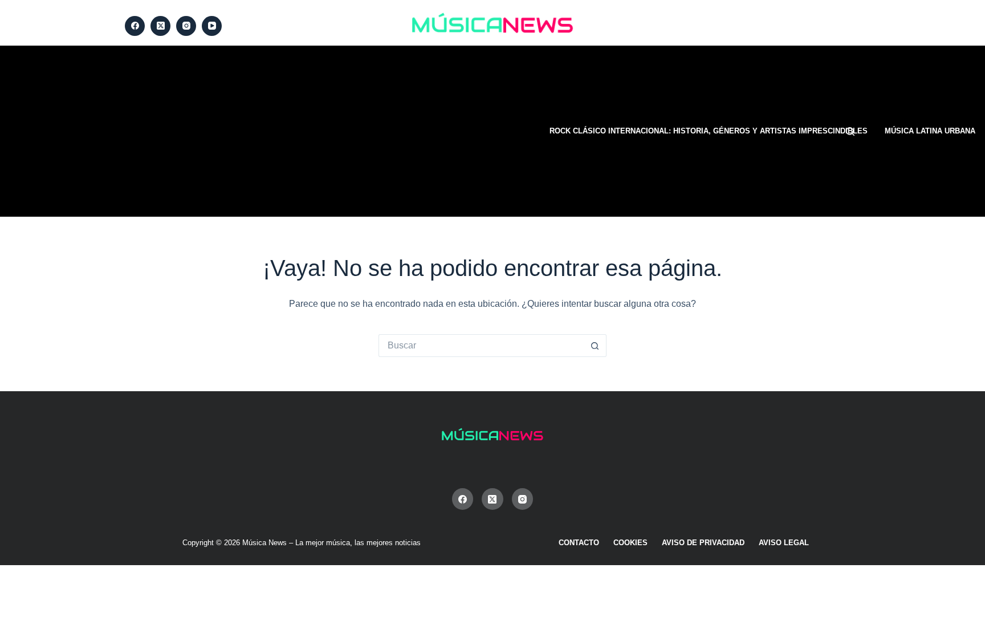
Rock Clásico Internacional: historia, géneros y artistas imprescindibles (709, 131)
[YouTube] (212, 26)
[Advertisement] (330, 131)
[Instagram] (186, 26)
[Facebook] (135, 26)
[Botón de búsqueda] (595, 345)
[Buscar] (850, 131)
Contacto (579, 542)
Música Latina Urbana (930, 131)
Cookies (630, 542)
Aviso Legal (784, 542)
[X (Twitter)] (160, 26)
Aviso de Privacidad (703, 542)
